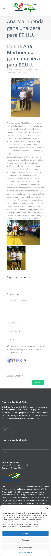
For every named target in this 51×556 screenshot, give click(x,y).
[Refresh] (25, 359)
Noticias (28, 69)
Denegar (25, 540)
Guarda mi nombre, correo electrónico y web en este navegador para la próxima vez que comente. (25, 349)
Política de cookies (25, 552)
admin (38, 69)
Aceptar (25, 533)
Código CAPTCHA (14, 376)
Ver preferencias (25, 547)
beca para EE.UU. (22, 277)
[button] (47, 508)
